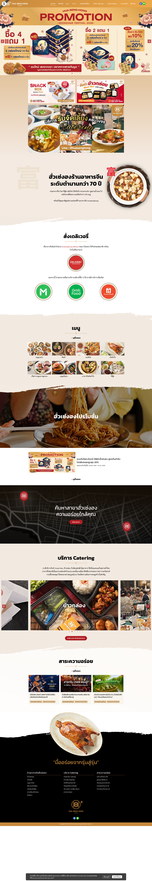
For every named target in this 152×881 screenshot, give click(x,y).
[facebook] (140, 3)
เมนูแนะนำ (39, 357)
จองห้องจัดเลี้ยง (31, 789)
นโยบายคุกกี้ (50, 878)
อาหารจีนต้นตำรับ (88, 376)
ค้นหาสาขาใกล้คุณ (32, 786)
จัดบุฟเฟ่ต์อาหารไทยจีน (70, 786)
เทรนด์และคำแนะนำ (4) (103, 786)
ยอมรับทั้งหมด (117, 877)
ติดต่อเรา (29, 795)
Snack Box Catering (70, 777)
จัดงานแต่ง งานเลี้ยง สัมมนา (72, 789)
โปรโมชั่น (29, 780)
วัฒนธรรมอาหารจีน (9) (103, 783)
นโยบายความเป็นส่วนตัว (38, 878)
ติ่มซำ (64, 357)
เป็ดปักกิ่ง (113, 357)
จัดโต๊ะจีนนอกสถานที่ (69, 783)
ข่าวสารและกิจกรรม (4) (103, 789)
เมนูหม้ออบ (64, 376)
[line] (144, 3)
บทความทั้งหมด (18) (102, 777)
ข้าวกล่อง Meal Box (69, 780)
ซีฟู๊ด (112, 376)
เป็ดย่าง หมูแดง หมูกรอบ (39, 376)
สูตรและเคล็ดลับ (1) (102, 780)
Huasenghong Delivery (70, 246)
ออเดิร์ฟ (88, 357)
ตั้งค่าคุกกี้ (106, 877)
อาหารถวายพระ (68, 792)
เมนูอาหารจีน (30, 783)
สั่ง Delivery (30, 777)
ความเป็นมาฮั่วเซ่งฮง (33, 792)
